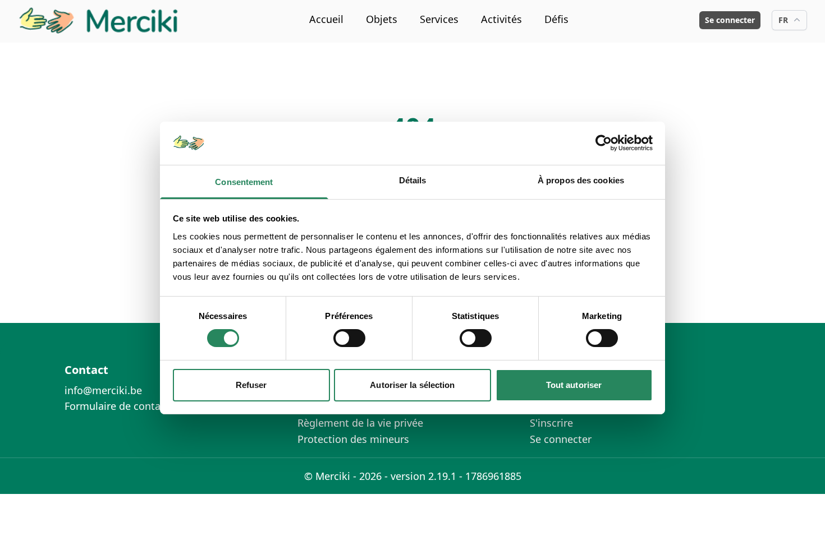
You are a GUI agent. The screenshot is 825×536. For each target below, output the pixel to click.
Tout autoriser (574, 385)
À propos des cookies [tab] (581, 180)
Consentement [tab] (244, 182)
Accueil (326, 19)
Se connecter (730, 20)
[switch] (349, 338)
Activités (501, 19)
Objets (381, 19)
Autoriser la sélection (412, 385)
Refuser (251, 385)
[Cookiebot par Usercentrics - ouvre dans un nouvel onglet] (603, 143)
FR (783, 20)
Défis (556, 19)
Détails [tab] (413, 180)
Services (439, 19)
